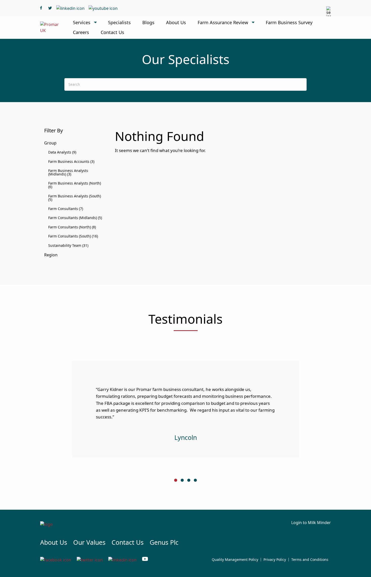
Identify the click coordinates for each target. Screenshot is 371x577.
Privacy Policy (274, 559)
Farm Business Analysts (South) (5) (74, 198)
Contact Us (112, 32)
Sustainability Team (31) (68, 245)
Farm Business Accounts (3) (71, 161)
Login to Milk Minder (311, 522)
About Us (176, 22)
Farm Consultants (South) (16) (73, 236)
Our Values (89, 542)
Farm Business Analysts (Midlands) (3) (68, 172)
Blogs (148, 22)
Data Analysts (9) (62, 152)
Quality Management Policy (235, 559)
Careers (81, 32)
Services (81, 22)
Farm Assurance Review (223, 22)
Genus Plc (164, 542)
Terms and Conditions (309, 559)
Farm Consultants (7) (65, 208)
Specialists (119, 22)
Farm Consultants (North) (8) (72, 227)
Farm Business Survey (289, 22)
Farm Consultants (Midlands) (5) (75, 217)
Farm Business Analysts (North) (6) (74, 185)
